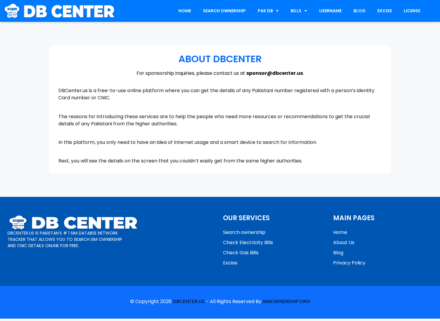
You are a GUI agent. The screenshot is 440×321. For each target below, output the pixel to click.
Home (340, 232)
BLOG (359, 11)
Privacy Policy (349, 262)
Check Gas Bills (241, 252)
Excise (230, 262)
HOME (184, 11)
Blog (338, 252)
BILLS (296, 11)
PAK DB (265, 11)
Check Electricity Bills (248, 242)
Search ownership (244, 232)
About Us (343, 242)
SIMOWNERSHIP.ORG (286, 301)
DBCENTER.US (188, 301)
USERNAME (330, 11)
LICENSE (412, 11)
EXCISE (384, 11)
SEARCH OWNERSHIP (224, 11)
